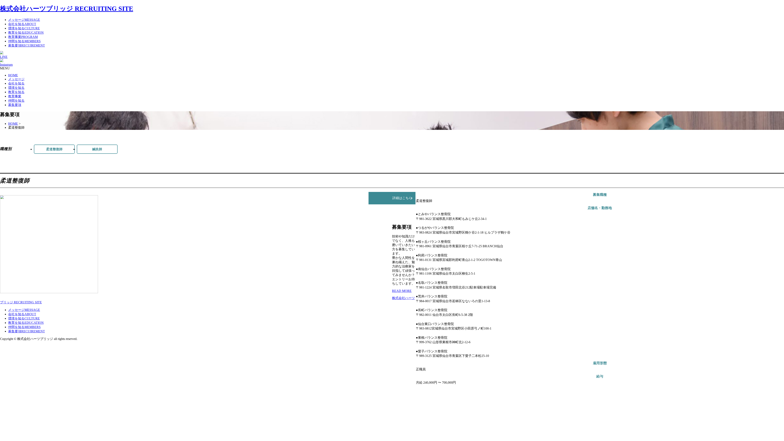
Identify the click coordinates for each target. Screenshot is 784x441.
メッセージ (16, 79)
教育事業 (14, 96)
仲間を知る (16, 100)
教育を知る (16, 92)
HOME (13, 75)
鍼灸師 (97, 149)
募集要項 (14, 105)
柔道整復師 (54, 149)
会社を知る (16, 83)
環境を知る (16, 87)
